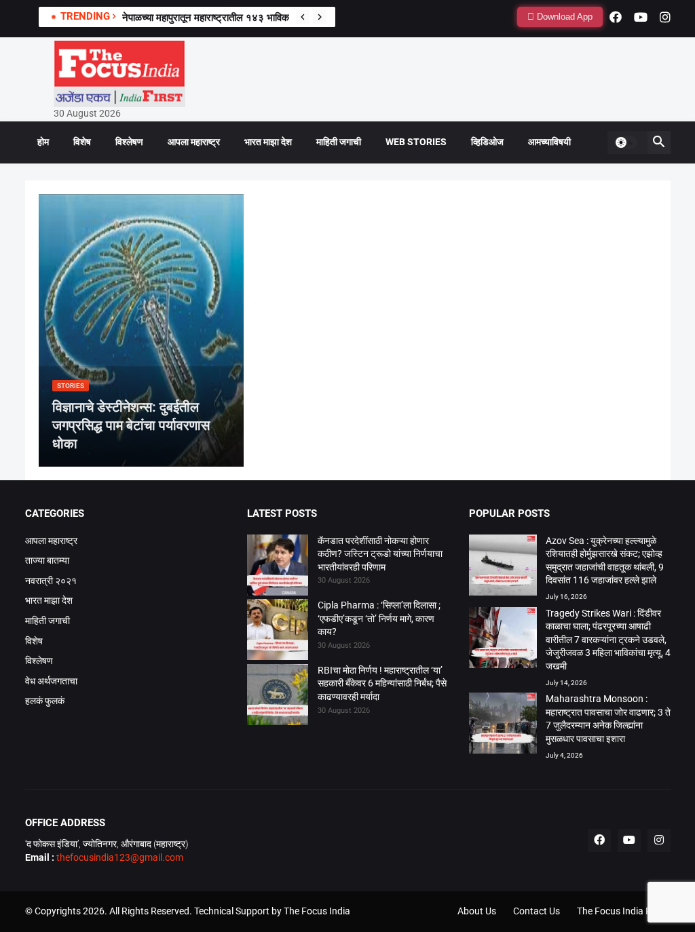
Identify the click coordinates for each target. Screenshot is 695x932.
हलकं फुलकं (44, 700)
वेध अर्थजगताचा (51, 681)
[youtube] (640, 17)
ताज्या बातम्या (47, 560)
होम (43, 141)
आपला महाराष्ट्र (194, 141)
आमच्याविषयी (549, 141)
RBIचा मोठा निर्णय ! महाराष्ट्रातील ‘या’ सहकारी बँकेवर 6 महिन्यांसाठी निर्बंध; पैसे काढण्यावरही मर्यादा (382, 683)
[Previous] (302, 17)
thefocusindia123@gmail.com (118, 857)
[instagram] (665, 17)
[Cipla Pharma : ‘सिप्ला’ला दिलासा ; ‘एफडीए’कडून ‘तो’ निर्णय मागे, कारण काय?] (277, 631)
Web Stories (416, 141)
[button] (625, 142)
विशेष (82, 141)
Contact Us (536, 911)
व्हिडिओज (487, 141)
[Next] (319, 17)
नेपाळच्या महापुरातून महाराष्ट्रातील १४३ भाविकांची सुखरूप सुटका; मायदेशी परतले (266, 18)
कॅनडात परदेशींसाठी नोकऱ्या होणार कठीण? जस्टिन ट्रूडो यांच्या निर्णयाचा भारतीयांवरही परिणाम (380, 553)
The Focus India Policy (624, 911)
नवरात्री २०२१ (51, 580)
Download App (563, 17)
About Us (476, 911)
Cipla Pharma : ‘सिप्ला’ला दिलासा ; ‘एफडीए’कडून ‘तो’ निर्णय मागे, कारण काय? (379, 618)
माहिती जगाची (338, 141)
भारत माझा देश (268, 141)
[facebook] (615, 17)
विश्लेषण (129, 141)
